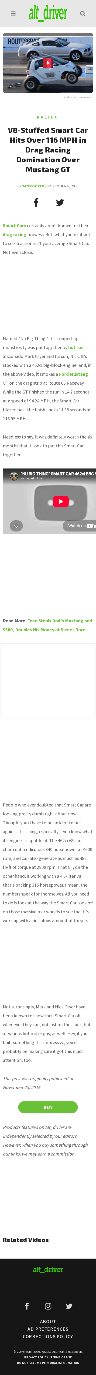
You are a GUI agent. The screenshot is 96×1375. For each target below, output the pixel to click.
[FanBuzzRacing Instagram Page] (48, 1306)
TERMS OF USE (61, 1357)
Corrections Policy (48, 1336)
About (48, 1321)
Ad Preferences (47, 1329)
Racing (48, 117)
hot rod (76, 347)
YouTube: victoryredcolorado (78, 97)
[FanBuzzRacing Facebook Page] (27, 1306)
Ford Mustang (73, 374)
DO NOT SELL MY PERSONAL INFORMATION (48, 1363)
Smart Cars (14, 225)
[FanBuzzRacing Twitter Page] (69, 1306)
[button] (13, 13)
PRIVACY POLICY (36, 1357)
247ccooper (33, 186)
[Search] (83, 13)
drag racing (14, 234)
